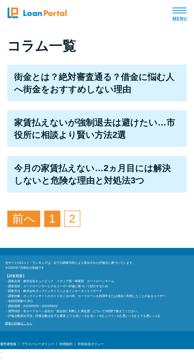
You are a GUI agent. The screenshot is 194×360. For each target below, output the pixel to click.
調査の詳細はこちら (18, 323)
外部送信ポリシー (91, 344)
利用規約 (65, 344)
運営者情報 (8, 344)
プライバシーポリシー (37, 344)
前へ (24, 218)
